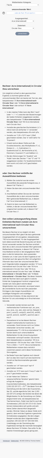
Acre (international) (17, 201)
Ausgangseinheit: (21, 18)
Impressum (6, 441)
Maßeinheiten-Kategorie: (21, 2)
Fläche (19, 185)
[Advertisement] (21, 60)
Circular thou (11, 212)
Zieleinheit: (22, 26)
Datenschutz (15, 441)
